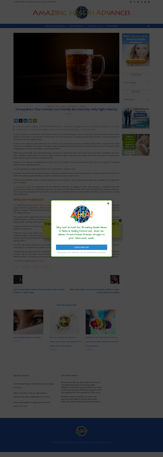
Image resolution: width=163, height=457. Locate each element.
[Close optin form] (108, 204)
